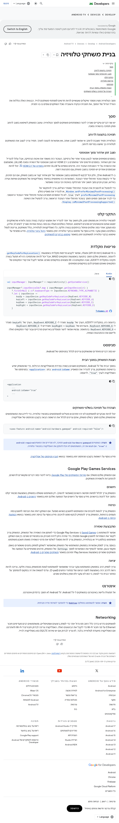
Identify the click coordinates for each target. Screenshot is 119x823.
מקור (113, 700)
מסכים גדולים (32, 686)
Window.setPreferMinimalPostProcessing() (90, 191)
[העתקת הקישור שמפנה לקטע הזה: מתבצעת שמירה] (91, 526)
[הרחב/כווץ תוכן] (103, 63)
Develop (110, 14)
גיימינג (74, 686)
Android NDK (71, 744)
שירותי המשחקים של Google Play (69, 475)
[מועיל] (10, 44)
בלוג (114, 709)
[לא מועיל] (5, 44)
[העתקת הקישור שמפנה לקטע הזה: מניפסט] (100, 345)
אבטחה (112, 695)
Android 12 (111, 749)
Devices (96, 14)
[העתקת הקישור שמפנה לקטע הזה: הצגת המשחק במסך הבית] (79, 360)
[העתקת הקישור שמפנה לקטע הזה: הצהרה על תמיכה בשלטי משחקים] (70, 408)
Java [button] (96, 273)
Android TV (79, 14)
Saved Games (89, 532)
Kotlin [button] (109, 273)
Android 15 (111, 735)
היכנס (6, 3)
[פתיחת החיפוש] (41, 3)
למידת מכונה (71, 690)
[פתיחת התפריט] (113, 3)
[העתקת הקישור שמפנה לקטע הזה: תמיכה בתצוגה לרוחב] (85, 135)
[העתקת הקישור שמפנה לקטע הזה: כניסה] (105, 505)
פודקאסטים (110, 714)
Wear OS (34, 690)
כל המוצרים (110, 791)
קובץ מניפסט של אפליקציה (44, 456)
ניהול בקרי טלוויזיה (36, 231)
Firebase (112, 781)
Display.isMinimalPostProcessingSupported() (89, 202)
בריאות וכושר (71, 695)
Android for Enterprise (105, 690)
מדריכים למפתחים (69, 730)
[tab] (109, 273)
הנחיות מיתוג (93, 801)
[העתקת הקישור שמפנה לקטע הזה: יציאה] (106, 561)
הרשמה (74, 808)
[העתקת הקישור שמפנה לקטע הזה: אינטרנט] (99, 586)
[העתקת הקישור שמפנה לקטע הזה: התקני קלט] (95, 214)
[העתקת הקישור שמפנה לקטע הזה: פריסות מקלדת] (88, 247)
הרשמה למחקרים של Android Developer (25, 741)
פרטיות (74, 704)
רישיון (104, 801)
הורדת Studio (71, 740)
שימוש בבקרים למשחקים (57, 234)
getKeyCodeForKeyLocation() (23, 253)
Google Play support (29, 735)
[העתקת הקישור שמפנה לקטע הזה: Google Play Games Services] (65, 469)
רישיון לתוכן (56, 653)
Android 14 (110, 740)
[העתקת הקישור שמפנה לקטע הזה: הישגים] (104, 487)
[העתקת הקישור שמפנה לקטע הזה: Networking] (93, 617)
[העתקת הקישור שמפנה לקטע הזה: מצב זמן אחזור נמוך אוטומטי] (76, 153)
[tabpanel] (59, 296)
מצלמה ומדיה (71, 700)
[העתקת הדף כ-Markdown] (48, 54)
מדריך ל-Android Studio (66, 726)
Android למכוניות (30, 700)
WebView (73, 603)
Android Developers (107, 44)
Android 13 (111, 744)
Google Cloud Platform (105, 786)
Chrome (112, 777)
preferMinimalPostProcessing (98, 195)
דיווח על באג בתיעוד (29, 730)
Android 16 (110, 730)
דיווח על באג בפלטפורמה (27, 726)
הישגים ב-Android (27, 496)
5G (75, 709)
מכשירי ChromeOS (29, 695)
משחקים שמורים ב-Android (45, 552)
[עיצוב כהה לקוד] (110, 279)
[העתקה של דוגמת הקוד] (113, 279)
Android (112, 686)
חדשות (112, 704)
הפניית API (72, 735)
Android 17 (111, 726)
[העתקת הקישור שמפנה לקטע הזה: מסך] (105, 116)
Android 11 (111, 754)
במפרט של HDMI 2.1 (33, 166)
